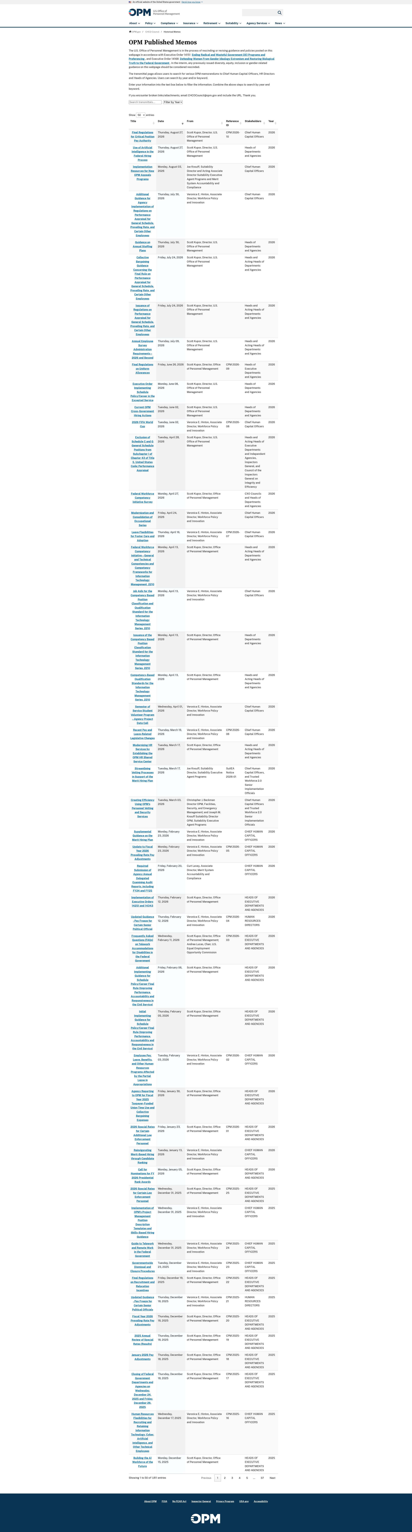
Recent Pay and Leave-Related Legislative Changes (142, 734)
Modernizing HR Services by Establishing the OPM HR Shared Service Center (142, 753)
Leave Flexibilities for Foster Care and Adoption (142, 536)
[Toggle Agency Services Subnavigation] (269, 23)
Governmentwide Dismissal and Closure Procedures (142, 1267)
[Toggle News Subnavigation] (284, 23)
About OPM (150, 1501)
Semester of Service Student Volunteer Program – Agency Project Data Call (142, 715)
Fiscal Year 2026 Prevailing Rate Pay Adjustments (142, 1320)
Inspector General (201, 1501)
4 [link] (239, 1477)
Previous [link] (206, 1477)
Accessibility (261, 1501)
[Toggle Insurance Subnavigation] (197, 23)
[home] (154, 14)
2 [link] (225, 1477)
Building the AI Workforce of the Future (142, 1462)
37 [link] (262, 1477)
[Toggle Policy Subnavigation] (154, 23)
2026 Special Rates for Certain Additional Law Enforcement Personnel (143, 1135)
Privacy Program (225, 1501)
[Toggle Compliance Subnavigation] (177, 23)
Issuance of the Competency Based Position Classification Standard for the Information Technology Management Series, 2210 (142, 652)
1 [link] (217, 1477)
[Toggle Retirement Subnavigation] (219, 23)
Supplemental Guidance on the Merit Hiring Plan (142, 835)
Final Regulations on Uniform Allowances (142, 368)
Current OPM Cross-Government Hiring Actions (142, 411)
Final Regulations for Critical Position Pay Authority (142, 136)
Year (271, 121)
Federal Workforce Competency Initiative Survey (142, 497)
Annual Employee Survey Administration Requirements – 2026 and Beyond (142, 349)
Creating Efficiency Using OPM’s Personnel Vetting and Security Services (142, 808)
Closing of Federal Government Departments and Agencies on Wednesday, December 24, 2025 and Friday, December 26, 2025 (142, 1391)
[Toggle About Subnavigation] (139, 23)
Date (161, 121)
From (190, 121)
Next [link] (272, 1477)
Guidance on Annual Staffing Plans (142, 246)
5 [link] (247, 1477)
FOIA (164, 1501)
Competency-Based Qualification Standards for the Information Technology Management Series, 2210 (142, 687)
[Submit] (279, 12)
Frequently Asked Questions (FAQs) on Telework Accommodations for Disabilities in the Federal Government (142, 948)
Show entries (141, 115)
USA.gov (244, 1501)
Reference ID (232, 123)
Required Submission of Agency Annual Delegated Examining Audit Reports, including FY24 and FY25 (142, 878)
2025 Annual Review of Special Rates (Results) (142, 1339)
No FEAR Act (179, 1501)
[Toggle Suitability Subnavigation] (240, 23)
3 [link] (232, 1477)
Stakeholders (253, 121)
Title (133, 121)
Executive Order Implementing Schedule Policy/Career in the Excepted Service (143, 392)
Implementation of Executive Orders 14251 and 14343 (142, 901)
